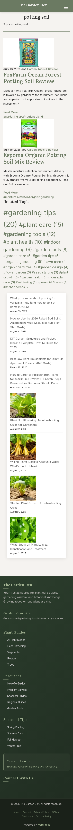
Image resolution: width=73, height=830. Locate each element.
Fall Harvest (14, 739)
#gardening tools (29, 234)
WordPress (44, 824)
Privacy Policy (41, 812)
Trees (10, 664)
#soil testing (26, 282)
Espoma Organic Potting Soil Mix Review (34, 158)
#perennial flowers (53, 282)
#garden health (33, 277)
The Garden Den (33, 5)
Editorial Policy (43, 816)
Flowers (12, 658)
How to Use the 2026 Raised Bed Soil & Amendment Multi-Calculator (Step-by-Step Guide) (35, 323)
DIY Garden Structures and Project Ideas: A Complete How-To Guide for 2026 (34, 343)
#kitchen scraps (16, 287)
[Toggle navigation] (66, 9)
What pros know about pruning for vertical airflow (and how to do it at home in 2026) (33, 302)
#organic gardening (41, 197)
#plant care (41, 224)
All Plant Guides (16, 640)
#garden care (17, 256)
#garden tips (46, 256)
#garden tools (50, 249)
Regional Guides (16, 702)
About (16, 812)
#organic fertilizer (20, 267)
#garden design (53, 267)
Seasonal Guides (17, 696)
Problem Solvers (17, 689)
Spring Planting (15, 727)
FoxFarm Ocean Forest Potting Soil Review (32, 78)
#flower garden (17, 272)
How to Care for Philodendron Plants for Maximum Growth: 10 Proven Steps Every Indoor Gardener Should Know (35, 379)
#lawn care (55, 262)
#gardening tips (13, 116)
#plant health (23, 242)
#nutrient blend (33, 116)
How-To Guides (16, 683)
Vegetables (14, 652)
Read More (10, 112)
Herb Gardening (16, 646)
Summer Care (15, 733)
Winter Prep (14, 746)
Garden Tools (15, 708)
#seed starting (45, 272)
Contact (27, 812)
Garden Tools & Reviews (43, 69)
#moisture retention (16, 197)
